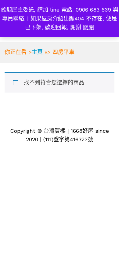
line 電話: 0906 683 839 (81, 9)
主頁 (37, 52)
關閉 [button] (88, 27)
